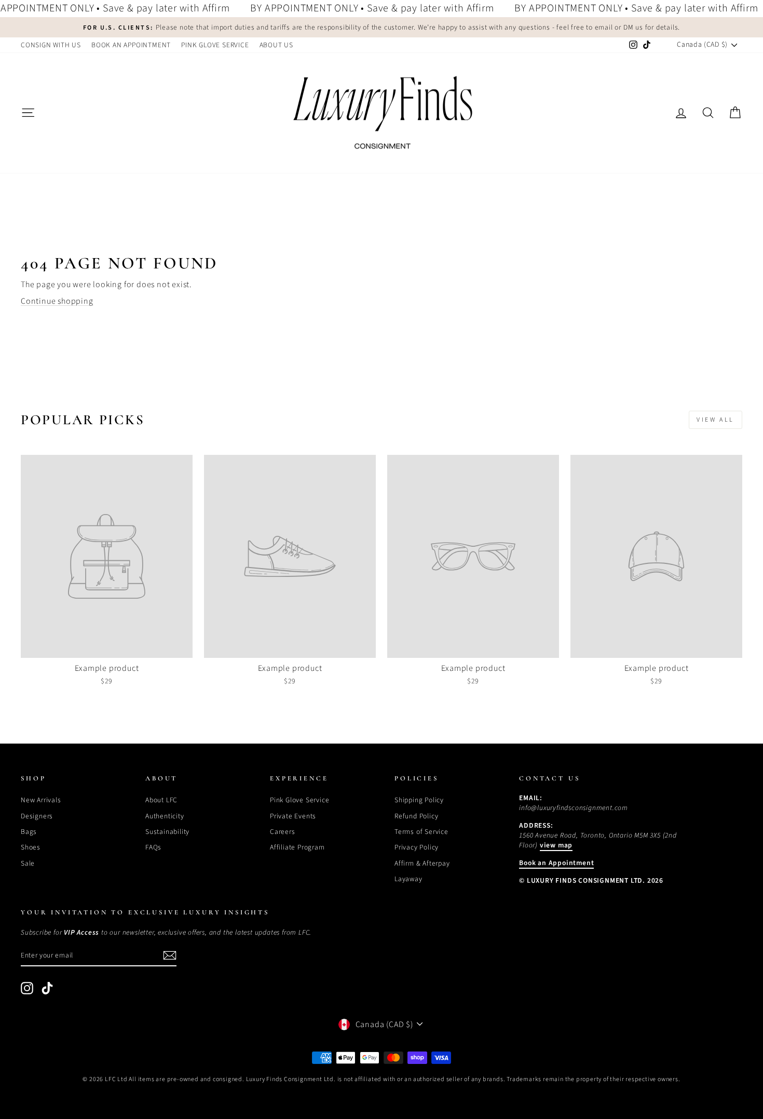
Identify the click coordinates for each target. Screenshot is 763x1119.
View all (715, 419)
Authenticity (164, 816)
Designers (37, 816)
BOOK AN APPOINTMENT (131, 45)
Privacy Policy (416, 847)
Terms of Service (421, 832)
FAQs (153, 847)
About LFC (161, 800)
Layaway (408, 879)
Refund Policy (416, 816)
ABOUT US (276, 45)
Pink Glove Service (299, 800)
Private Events (293, 816)
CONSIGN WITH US (51, 45)
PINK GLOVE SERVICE (215, 45)
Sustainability (167, 832)
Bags (29, 832)
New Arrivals (41, 800)
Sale (28, 863)
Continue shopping (57, 301)
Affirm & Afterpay (422, 863)
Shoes (30, 847)
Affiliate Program (297, 847)
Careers (282, 832)
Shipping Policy (419, 800)
